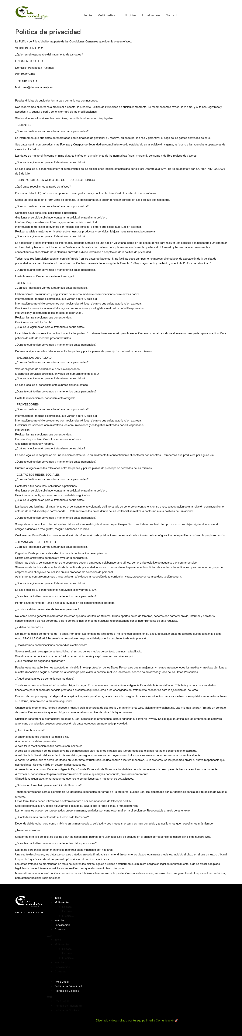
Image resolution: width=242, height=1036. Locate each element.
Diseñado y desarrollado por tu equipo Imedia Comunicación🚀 (137, 1020)
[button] (137, 935)
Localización (151, 15)
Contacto (172, 15)
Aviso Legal (62, 981)
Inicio (88, 15)
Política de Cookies (67, 990)
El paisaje (68, 916)
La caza (67, 911)
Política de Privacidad (68, 986)
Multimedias (106, 15)
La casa (67, 906)
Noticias (130, 15)
